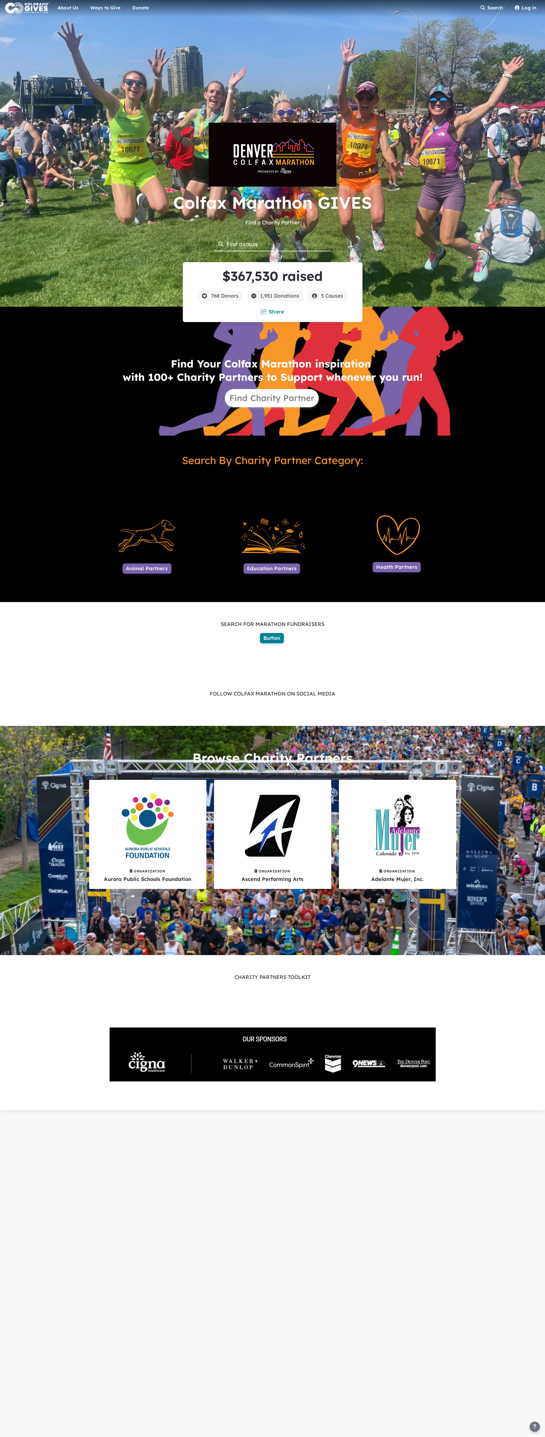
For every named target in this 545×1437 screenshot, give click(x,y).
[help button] (535, 1427)
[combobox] (277, 244)
